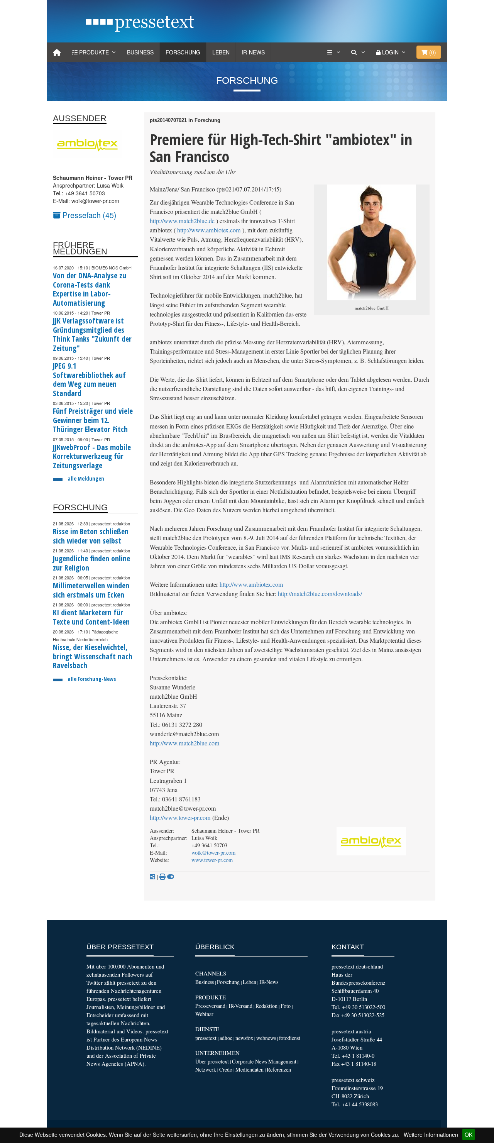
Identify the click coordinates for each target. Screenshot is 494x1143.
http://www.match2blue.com (185, 743)
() (432, 52)
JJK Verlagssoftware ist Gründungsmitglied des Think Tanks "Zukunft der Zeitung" (92, 334)
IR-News (253, 52)
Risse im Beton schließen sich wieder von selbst (91, 536)
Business (140, 52)
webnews (266, 1037)
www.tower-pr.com (212, 860)
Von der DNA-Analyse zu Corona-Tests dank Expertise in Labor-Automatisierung (89, 289)
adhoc (226, 1037)
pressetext (206, 1037)
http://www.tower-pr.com (180, 817)
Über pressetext (212, 1061)
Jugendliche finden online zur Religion (91, 563)
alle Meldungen (86, 478)
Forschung (183, 52)
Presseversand (210, 1005)
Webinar (204, 1014)
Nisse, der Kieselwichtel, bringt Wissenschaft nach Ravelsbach (92, 656)
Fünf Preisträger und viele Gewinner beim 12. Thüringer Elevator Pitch (93, 420)
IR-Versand (240, 1005)
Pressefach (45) (89, 214)
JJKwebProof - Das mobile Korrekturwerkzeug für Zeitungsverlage (92, 456)
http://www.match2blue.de (182, 221)
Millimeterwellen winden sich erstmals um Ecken (91, 590)
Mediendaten (249, 1069)
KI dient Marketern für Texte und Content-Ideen (91, 617)
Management (282, 1061)
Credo (225, 1069)
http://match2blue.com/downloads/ (320, 593)
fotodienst (289, 1037)
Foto (286, 1005)
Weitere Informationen (431, 1134)
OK (468, 1134)
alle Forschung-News (92, 678)
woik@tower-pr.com (213, 852)
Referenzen (279, 1069)
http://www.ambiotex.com (209, 230)
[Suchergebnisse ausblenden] (170, 876)
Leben (221, 52)
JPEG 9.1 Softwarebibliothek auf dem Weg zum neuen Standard (89, 379)
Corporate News (249, 1061)
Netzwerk (205, 1069)
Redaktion (266, 1005)
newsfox (244, 1037)
